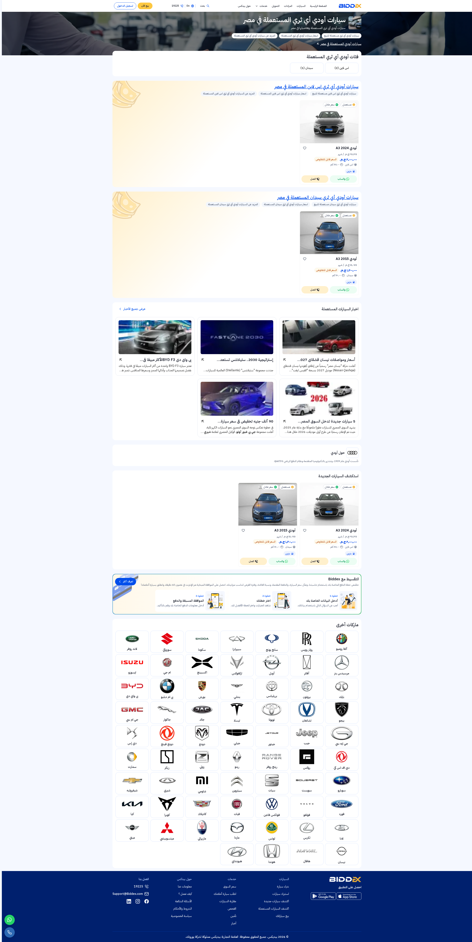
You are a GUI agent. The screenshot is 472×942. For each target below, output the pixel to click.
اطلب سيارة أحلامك (225, 894)
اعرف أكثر (128, 581)
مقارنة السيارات (227, 901)
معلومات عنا (185, 886)
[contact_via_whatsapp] (9, 920)
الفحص (232, 908)
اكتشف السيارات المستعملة (273, 908)
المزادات (288, 6)
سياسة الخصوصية (181, 916)
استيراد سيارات (280, 894)
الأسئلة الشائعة (183, 901)
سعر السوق (229, 886)
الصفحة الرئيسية (318, 6)
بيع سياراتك (282, 916)
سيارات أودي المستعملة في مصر (341, 43)
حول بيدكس (244, 6)
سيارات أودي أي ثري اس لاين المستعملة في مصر (316, 87)
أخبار (233, 923)
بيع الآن (145, 6)
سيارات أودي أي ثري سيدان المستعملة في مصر (317, 197)
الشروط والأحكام (182, 908)
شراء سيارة (283, 886)
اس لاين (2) (342, 68)
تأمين (233, 916)
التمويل (276, 6)
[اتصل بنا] (9, 932)
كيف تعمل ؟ (185, 894)
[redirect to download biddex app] (348, 896)
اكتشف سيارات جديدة (276, 901)
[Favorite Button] (304, 148)
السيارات (301, 6)
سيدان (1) (307, 68)
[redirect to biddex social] (146, 901)
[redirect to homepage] (350, 6)
